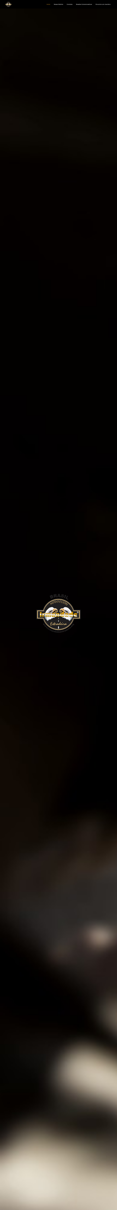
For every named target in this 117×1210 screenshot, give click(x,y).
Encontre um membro (103, 4)
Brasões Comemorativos (84, 4)
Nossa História (58, 4)
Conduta (69, 4)
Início (48, 4)
